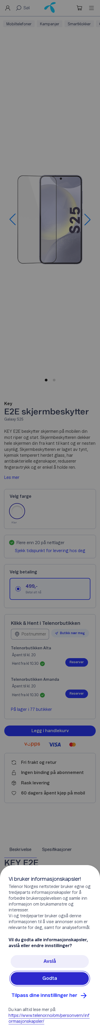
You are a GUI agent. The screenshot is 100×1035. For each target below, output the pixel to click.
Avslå (49, 961)
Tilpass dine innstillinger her (44, 995)
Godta (49, 978)
